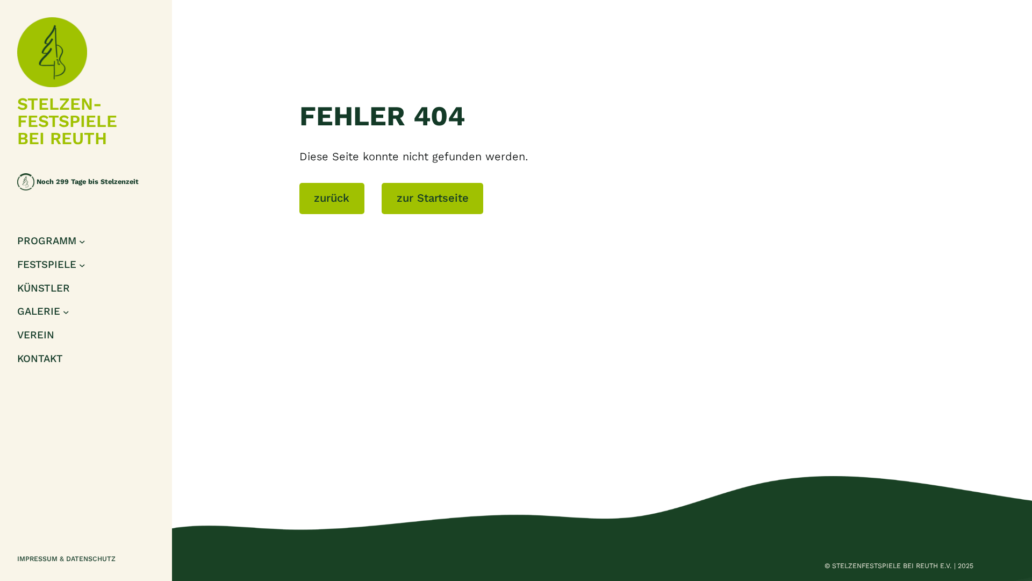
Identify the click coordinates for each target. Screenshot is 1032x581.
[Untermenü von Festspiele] (82, 264)
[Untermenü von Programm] (82, 241)
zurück (331, 198)
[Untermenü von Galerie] (66, 312)
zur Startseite (433, 198)
